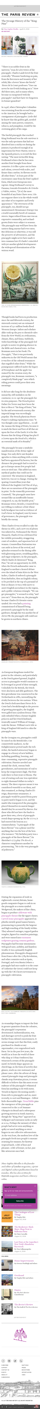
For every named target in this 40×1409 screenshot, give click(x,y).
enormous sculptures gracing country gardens (17, 939)
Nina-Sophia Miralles (11, 29)
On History (5, 31)
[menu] (37, 14)
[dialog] (20, 1197)
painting (27, 603)
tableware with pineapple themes (16, 914)
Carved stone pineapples (12, 918)
